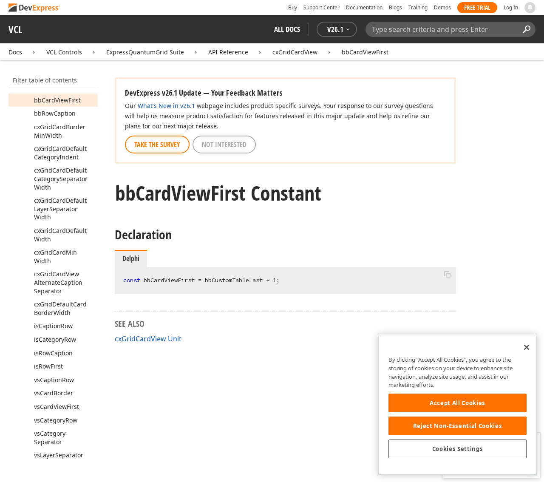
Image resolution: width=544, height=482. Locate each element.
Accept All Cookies (457, 403)
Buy (292, 7)
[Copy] (447, 274)
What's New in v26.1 (166, 106)
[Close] (526, 347)
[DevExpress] (34, 8)
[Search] (526, 29)
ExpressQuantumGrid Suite (145, 52)
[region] (457, 405)
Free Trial (477, 7)
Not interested (224, 144)
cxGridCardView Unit (148, 338)
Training (418, 7)
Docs (15, 52)
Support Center (321, 7)
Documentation (364, 7)
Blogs (395, 7)
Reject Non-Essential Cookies (457, 426)
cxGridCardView (294, 52)
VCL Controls (64, 52)
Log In (511, 7)
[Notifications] (530, 7)
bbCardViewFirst (365, 52)
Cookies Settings (457, 449)
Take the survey (157, 144)
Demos (442, 7)
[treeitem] (57, 100)
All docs (287, 29)
